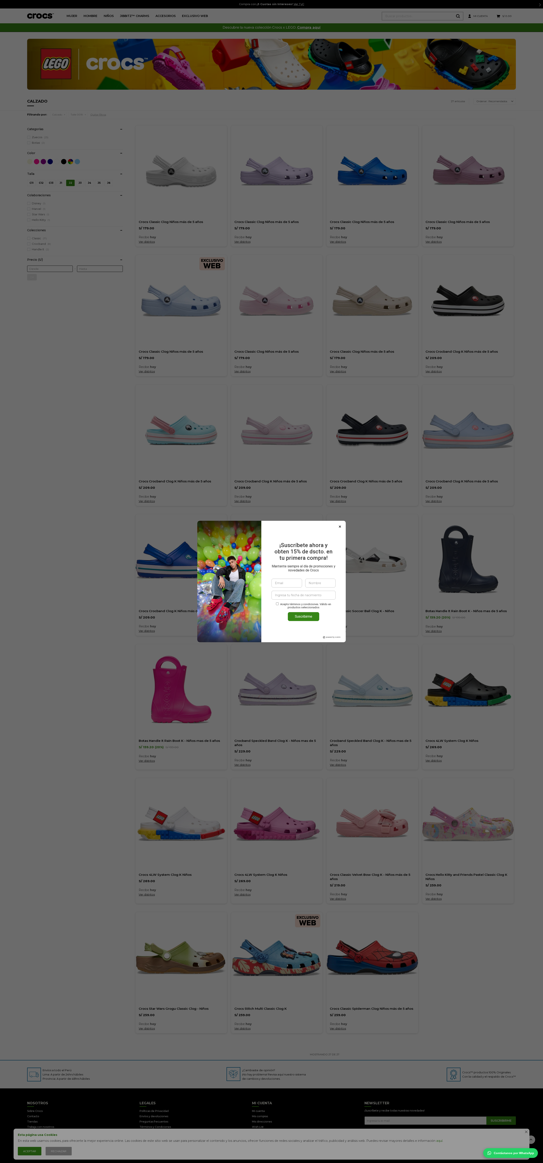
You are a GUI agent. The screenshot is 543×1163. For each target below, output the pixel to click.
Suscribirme (303, 616)
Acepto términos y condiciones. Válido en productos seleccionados (305, 606)
